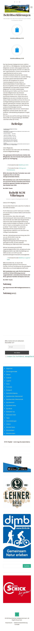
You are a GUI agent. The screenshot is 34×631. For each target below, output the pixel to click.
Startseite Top (10, 412)
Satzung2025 (9, 293)
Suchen (26, 566)
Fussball (8, 378)
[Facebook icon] (14, 2)
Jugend (8, 381)
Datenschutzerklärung (20, 623)
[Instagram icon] (19, 2)
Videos (8, 424)
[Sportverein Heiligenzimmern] (17, 8)
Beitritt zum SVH (23, 165)
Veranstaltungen (11, 421)
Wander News (10, 427)
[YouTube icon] (17, 2)
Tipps (8, 418)
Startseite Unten (11, 415)
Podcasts (9, 387)
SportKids (9, 409)
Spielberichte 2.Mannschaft (14, 399)
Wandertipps (10, 430)
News (8, 384)
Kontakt (17, 624)
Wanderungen (10, 433)
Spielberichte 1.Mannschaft (14, 396)
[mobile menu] (31, 7)
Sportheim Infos (11, 405)
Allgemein (9, 368)
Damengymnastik (11, 371)
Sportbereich (10, 402)
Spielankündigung (11, 393)
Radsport (9, 390)
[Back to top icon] (17, 614)
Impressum (8, 623)
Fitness (8, 375)
